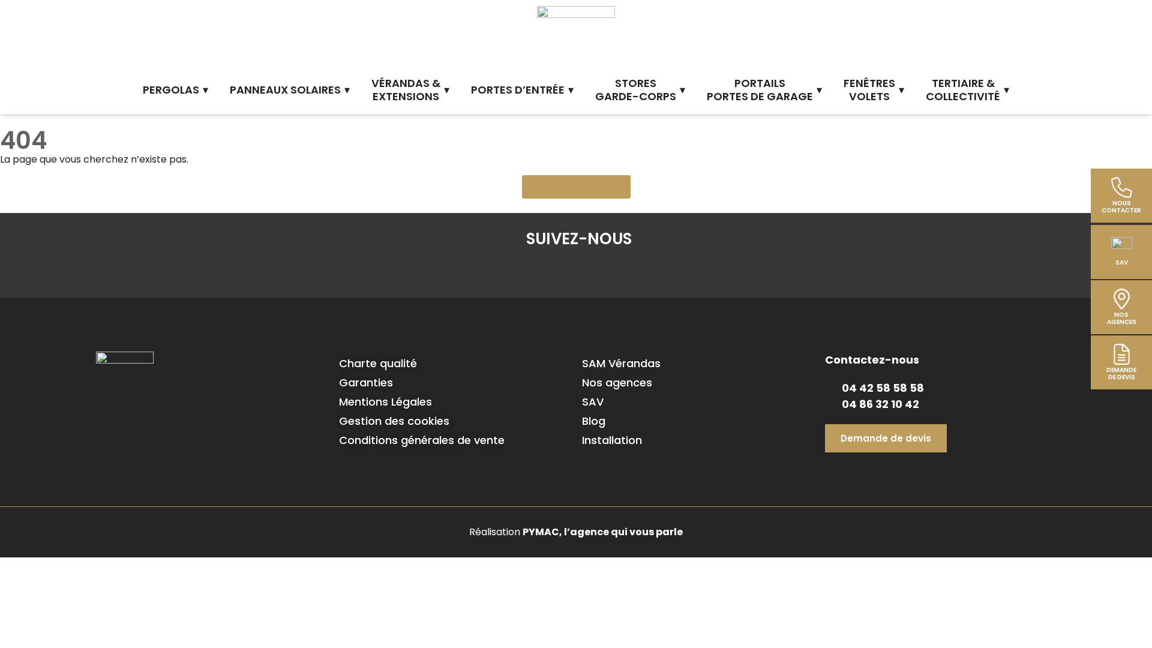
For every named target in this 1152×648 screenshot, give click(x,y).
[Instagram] (579, 271)
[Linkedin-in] (544, 271)
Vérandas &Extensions (405, 90)
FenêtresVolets (869, 90)
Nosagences (1121, 318)
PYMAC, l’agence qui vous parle (603, 532)
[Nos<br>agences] (1121, 299)
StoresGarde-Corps (635, 90)
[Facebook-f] (509, 271)
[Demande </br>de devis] (1121, 354)
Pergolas (171, 89)
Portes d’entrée (518, 89)
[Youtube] (649, 271)
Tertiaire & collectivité (963, 90)
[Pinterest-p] (614, 271)
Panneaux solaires (285, 89)
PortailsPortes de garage (760, 90)
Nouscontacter (1121, 207)
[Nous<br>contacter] (1121, 187)
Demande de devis (1121, 373)
